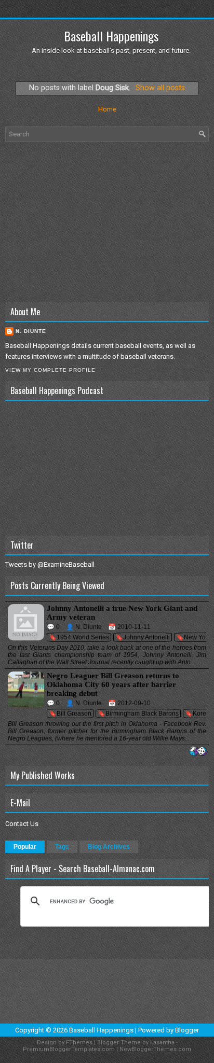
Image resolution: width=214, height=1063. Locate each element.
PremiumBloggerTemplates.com (69, 1049)
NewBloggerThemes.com (155, 1049)
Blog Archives (109, 846)
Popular (25, 846)
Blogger (187, 1030)
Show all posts (160, 87)
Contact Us (21, 824)
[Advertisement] (107, 222)
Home (107, 109)
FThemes (79, 1042)
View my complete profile (50, 370)
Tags (62, 846)
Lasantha (162, 1042)
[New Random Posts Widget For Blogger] (198, 751)
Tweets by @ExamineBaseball (50, 564)
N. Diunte (31, 331)
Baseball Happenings (111, 35)
